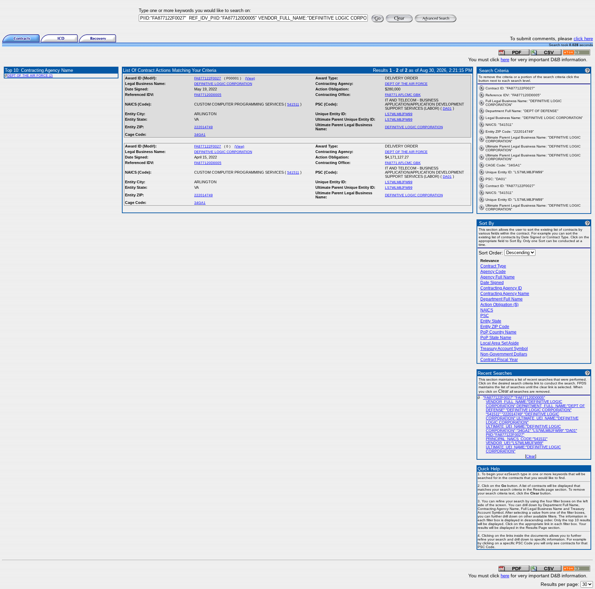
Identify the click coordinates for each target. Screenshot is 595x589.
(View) (250, 78)
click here (583, 38)
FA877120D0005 (207, 95)
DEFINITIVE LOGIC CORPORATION (223, 84)
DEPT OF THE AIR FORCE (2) (30, 75)
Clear (530, 456)
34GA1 (200, 135)
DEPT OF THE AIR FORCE (406, 84)
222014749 (203, 127)
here (505, 59)
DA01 (447, 108)
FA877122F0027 (207, 78)
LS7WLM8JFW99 (399, 114)
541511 (293, 104)
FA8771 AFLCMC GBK (403, 95)
